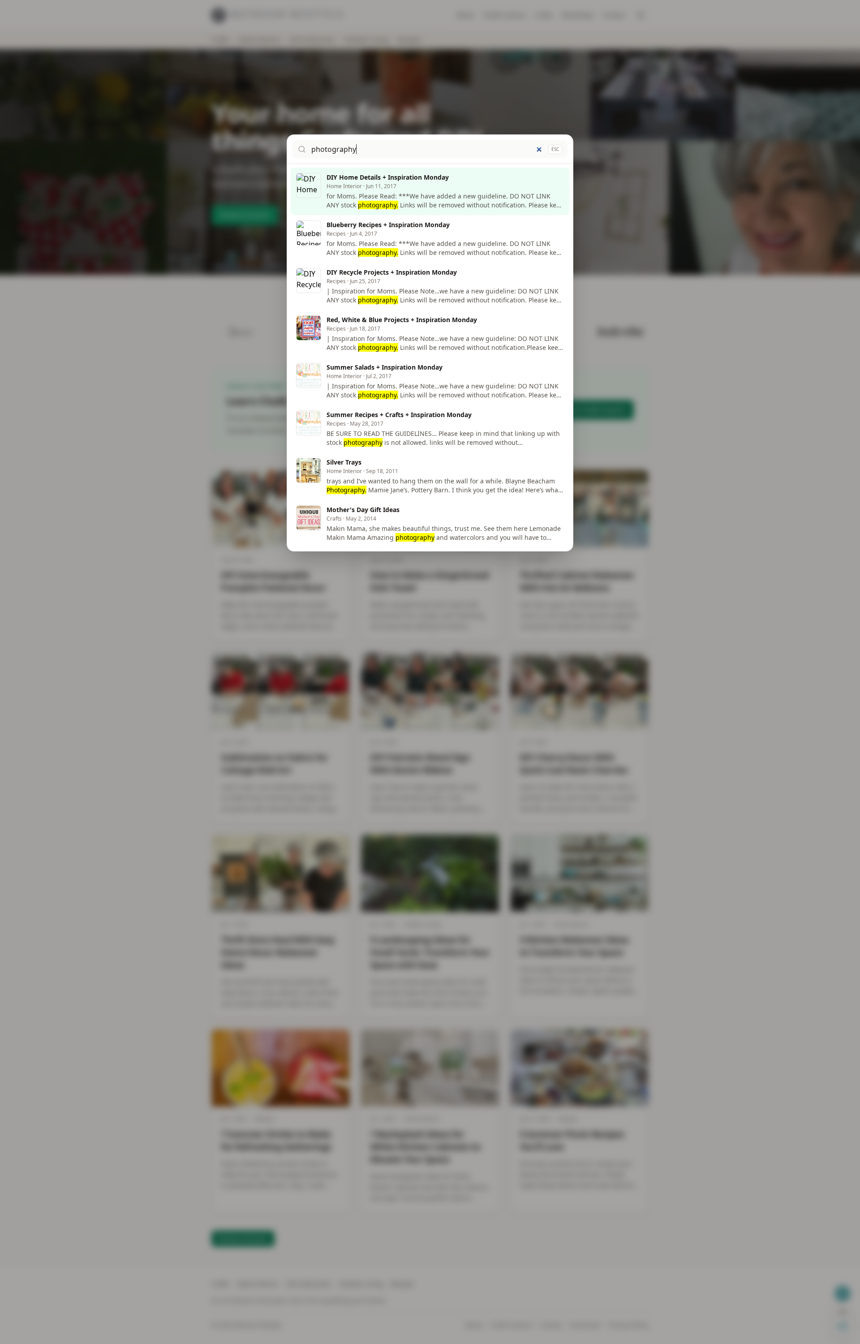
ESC (555, 149)
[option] (430, 191)
